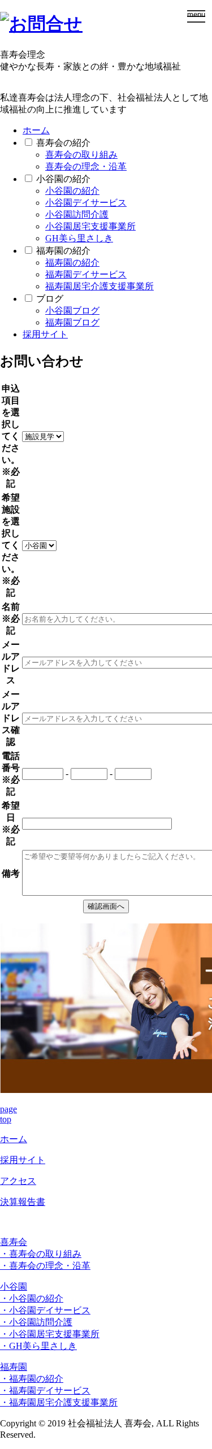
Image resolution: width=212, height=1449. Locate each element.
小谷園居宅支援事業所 (90, 226)
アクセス (18, 1181)
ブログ (49, 298)
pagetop (8, 1114)
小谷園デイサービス (86, 202)
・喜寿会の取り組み (40, 1254)
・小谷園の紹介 (31, 1298)
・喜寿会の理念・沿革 (45, 1265)
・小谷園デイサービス (45, 1310)
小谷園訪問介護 (77, 214)
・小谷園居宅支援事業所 (49, 1334)
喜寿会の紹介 (63, 142)
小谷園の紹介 (63, 179)
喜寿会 (13, 1242)
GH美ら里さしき (79, 238)
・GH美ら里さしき (38, 1346)
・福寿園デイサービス (45, 1390)
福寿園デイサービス (86, 274)
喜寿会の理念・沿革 (86, 166)
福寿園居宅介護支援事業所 (99, 286)
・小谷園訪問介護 (36, 1322)
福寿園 (13, 1367)
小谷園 (13, 1286)
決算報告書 (22, 1202)
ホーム (36, 130)
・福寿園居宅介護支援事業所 (59, 1402)
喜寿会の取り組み (81, 154)
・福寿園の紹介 (31, 1378)
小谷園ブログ (72, 310)
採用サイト (45, 334)
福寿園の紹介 (63, 250)
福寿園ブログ (72, 322)
